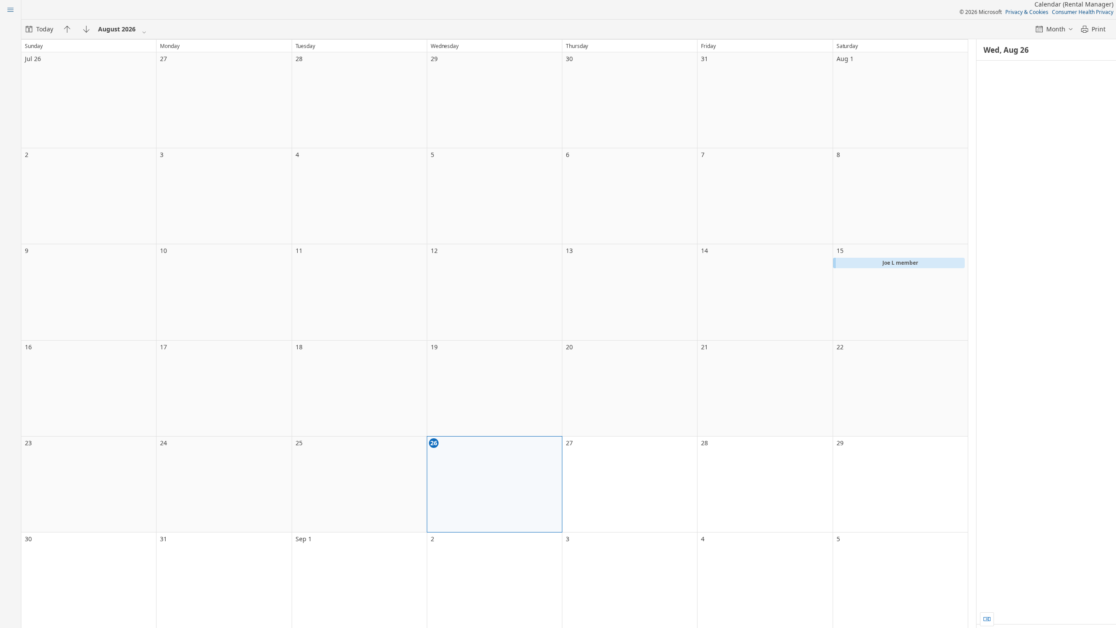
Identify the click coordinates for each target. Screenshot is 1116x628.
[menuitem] (39, 29)
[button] (899, 263)
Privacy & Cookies (1026, 12)
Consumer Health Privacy (1082, 12)
